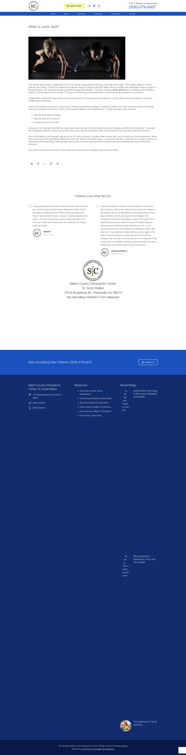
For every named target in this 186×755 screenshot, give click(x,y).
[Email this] (31, 164)
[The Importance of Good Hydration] (139, 725)
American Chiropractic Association (94, 403)
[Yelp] (99, 6)
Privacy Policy (121, 746)
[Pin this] (57, 164)
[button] (70, 14)
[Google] (89, 6)
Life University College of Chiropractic (95, 411)
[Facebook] (94, 6)
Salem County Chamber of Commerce (95, 407)
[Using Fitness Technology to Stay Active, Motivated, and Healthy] (139, 469)
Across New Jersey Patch (91, 415)
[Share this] (38, 164)
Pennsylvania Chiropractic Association (96, 398)
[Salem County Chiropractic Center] (33, 6)
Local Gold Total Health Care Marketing (98, 749)
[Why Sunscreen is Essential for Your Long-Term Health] (139, 635)
